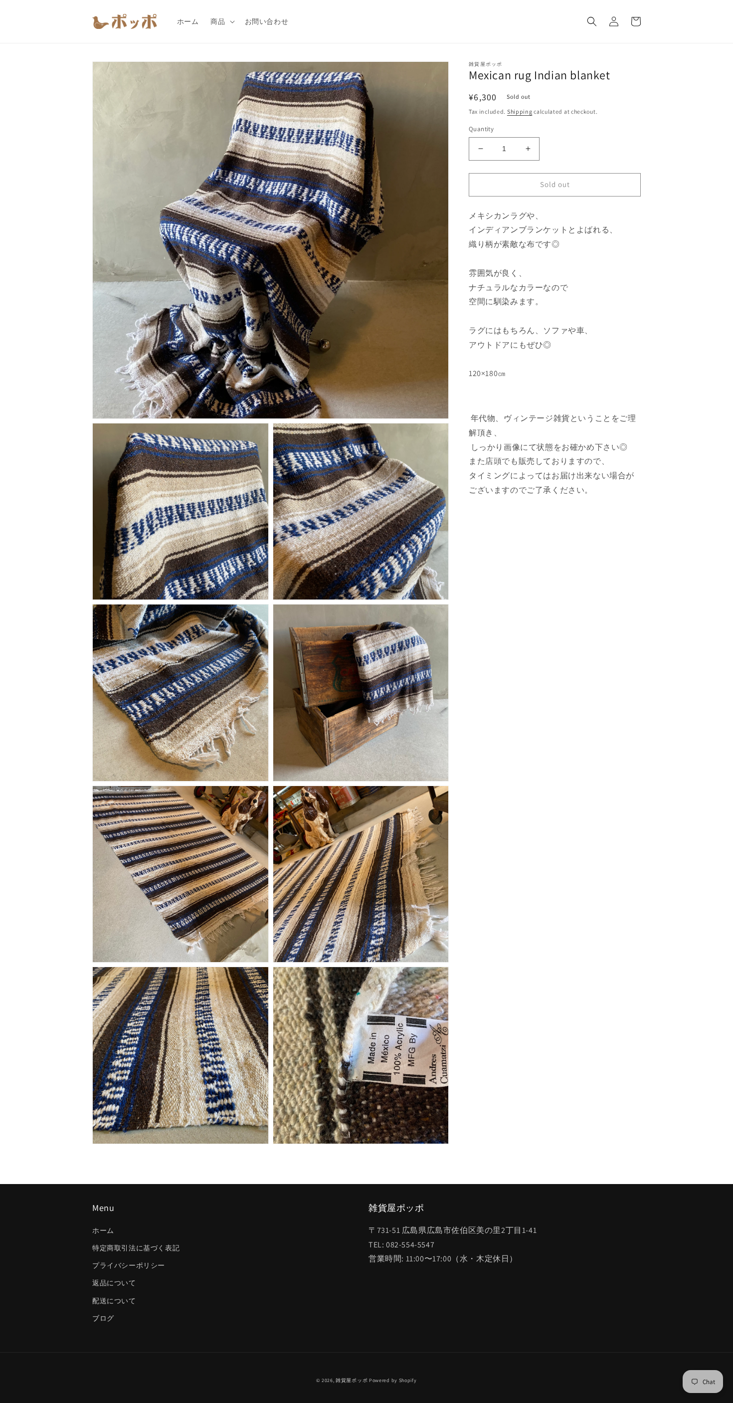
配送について (114, 1300)
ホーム (103, 1230)
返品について (114, 1282)
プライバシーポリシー (128, 1265)
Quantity (481, 129)
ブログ (103, 1318)
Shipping (520, 111)
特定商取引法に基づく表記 (136, 1247)
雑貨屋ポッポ (351, 1380)
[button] (221, 21)
